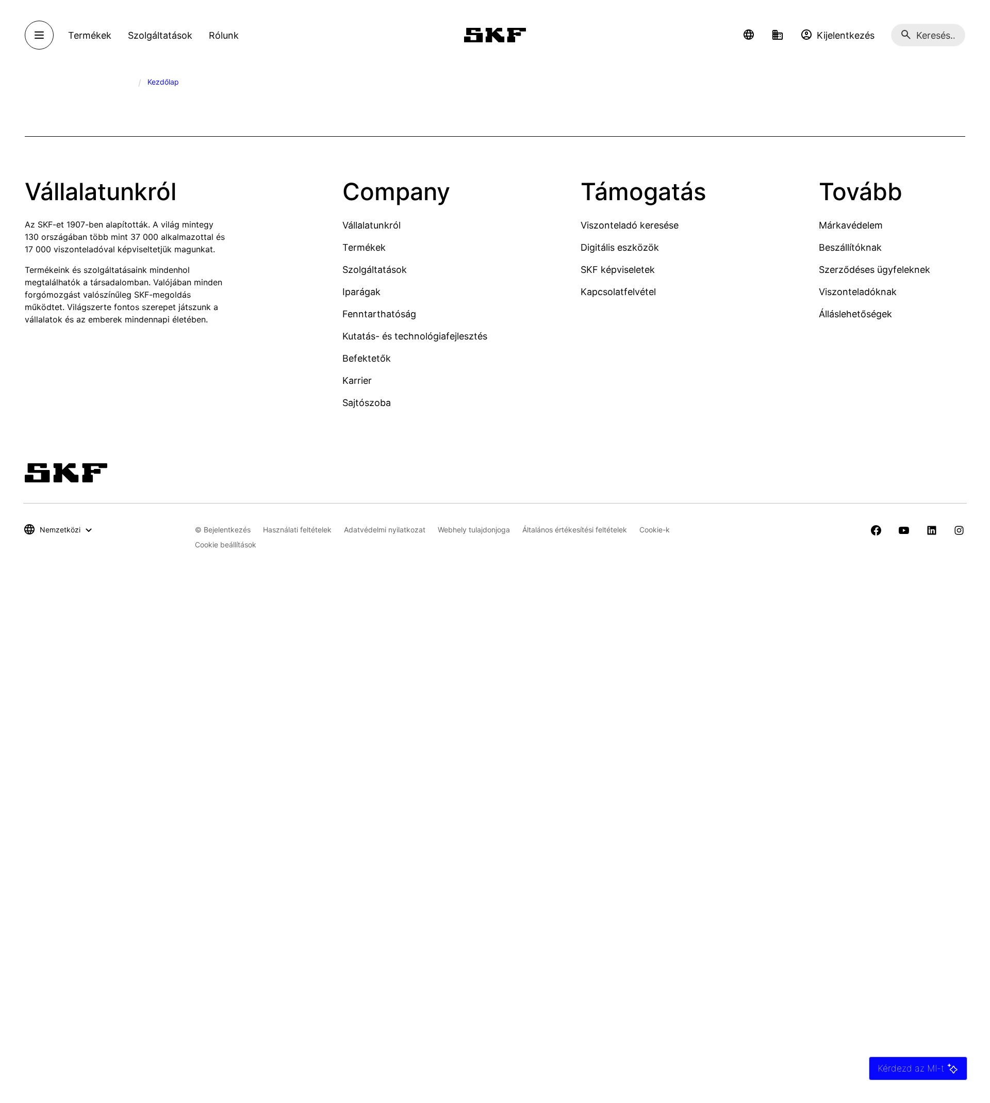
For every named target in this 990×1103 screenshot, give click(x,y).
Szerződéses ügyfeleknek (874, 269)
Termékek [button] (89, 35)
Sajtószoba (366, 402)
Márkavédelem (851, 225)
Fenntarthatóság (379, 314)
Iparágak (361, 291)
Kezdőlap (163, 81)
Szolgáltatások (374, 269)
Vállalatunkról (371, 225)
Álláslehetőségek (855, 314)
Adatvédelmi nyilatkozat (384, 529)
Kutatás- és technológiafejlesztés (414, 336)
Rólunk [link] (224, 35)
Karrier (357, 380)
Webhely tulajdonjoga (474, 529)
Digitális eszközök (620, 247)
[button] (748, 35)
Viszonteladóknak (858, 291)
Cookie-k (654, 529)
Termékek (364, 247)
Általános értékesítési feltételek (574, 529)
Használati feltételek (297, 529)
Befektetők (366, 358)
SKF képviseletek (618, 269)
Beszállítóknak (850, 247)
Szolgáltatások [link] (160, 35)
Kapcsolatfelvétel (618, 291)
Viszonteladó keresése (630, 225)
